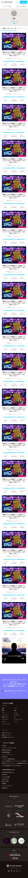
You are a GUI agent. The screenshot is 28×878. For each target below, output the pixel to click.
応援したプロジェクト (9, 28)
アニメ (3, 712)
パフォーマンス (18, 719)
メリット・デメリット (7, 754)
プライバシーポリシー (7, 785)
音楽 (15, 710)
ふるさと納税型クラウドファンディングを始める (14, 761)
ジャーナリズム (6, 724)
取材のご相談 (5, 781)
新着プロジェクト (6, 735)
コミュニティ (5, 715)
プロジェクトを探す (7, 6)
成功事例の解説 (6, 752)
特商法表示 (4, 788)
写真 (3, 710)
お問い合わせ (5, 779)
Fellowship (4, 756)
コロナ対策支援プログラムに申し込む (11, 765)
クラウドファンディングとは (9, 748)
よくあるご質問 (6, 777)
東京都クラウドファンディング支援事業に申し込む (14, 763)
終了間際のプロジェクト (8, 737)
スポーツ (4, 721)
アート (15, 708)
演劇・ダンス (5, 717)
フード (15, 721)
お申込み (4, 745)
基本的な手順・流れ (6, 750)
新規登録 (24, 2)
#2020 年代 (4, 774)
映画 (3, 708)
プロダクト (17, 715)
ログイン (17, 2)
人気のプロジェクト (7, 733)
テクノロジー (5, 719)
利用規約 (4, 783)
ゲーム (15, 712)
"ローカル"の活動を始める (8, 759)
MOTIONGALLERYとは (8, 772)
